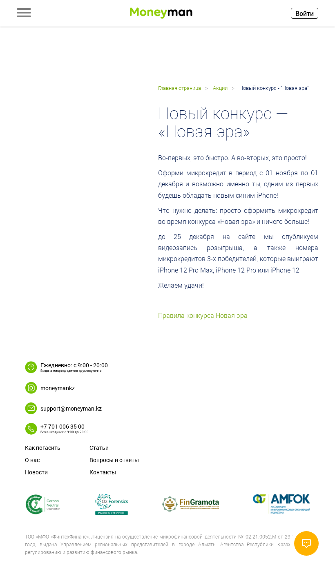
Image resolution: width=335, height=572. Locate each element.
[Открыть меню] (24, 13)
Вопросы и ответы (114, 460)
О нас (32, 460)
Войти (304, 13)
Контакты (102, 472)
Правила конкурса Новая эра (203, 315)
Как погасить (42, 447)
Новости (36, 472)
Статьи (99, 447)
